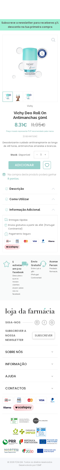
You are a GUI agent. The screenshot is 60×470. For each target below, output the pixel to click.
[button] (30, 351)
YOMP (38, 465)
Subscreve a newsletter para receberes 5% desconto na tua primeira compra (30, 24)
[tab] (30, 351)
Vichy (30, 106)
